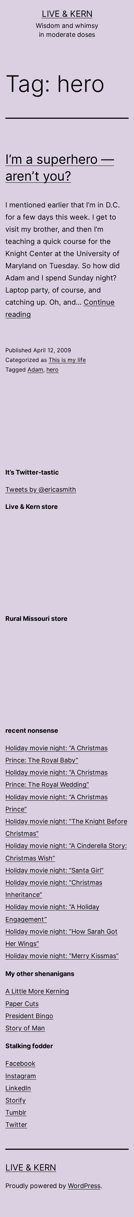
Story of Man (25, 1028)
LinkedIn (18, 1088)
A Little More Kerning (37, 991)
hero (52, 369)
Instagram (20, 1076)
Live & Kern (67, 14)
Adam (35, 369)
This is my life (67, 359)
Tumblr (15, 1112)
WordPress (84, 1185)
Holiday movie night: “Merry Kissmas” (62, 956)
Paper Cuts (22, 1003)
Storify (15, 1100)
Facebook (20, 1063)
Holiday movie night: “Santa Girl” (54, 870)
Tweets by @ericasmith (40, 489)
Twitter (16, 1124)
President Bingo (29, 1016)
